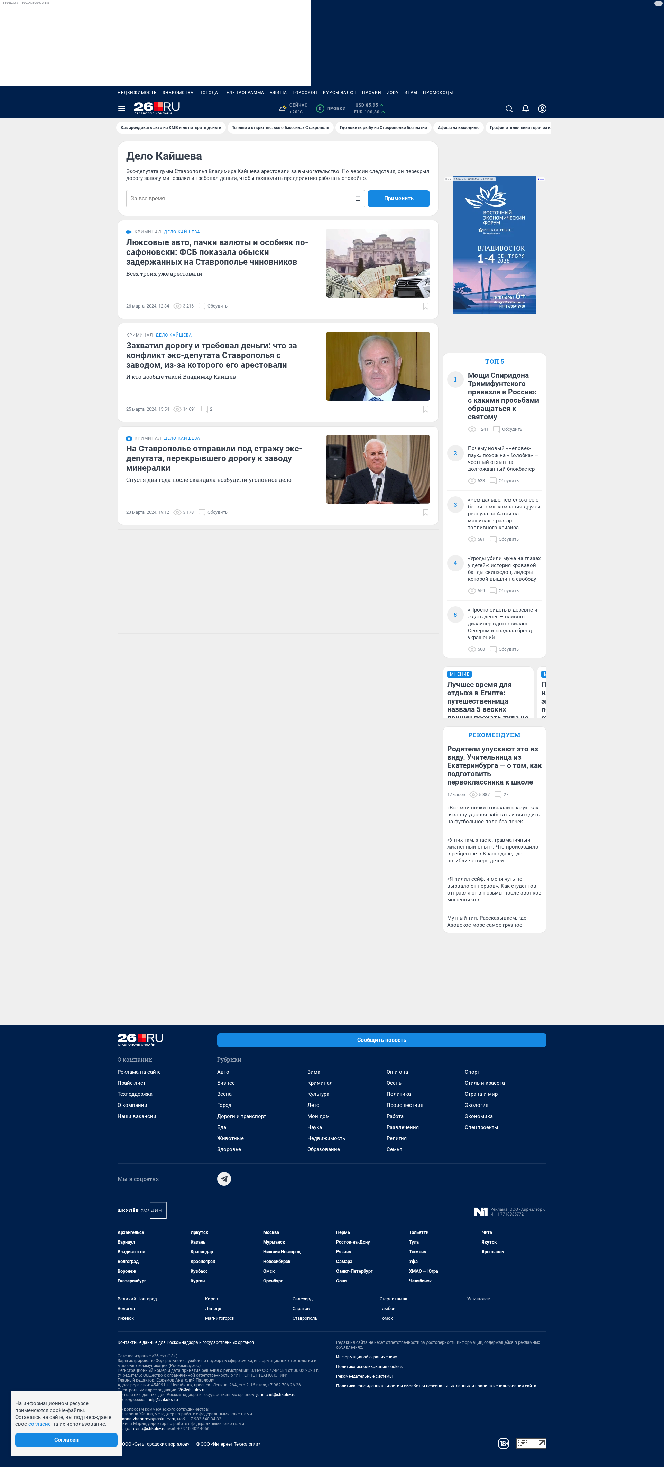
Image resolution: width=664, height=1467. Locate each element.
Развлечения (403, 1127)
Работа (395, 1116)
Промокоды (438, 92)
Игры (410, 92)
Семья (394, 1149)
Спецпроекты (481, 1127)
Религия (397, 1138)
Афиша (278, 92)
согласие (39, 1424)
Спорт (472, 1072)
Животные (230, 1138)
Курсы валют (340, 92)
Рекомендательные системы (364, 1376)
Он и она (397, 1072)
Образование (323, 1149)
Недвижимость (137, 92)
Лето (313, 1105)
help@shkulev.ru (163, 1399)
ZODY (393, 92)
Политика (399, 1094)
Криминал (320, 1083)
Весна (224, 1094)
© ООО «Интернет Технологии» (228, 1444)
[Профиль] (542, 108)
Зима (313, 1072)
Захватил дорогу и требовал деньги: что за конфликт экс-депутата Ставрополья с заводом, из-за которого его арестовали (211, 355)
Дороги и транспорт (241, 1116)
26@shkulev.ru (192, 1389)
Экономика (479, 1116)
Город (224, 1105)
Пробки (371, 92)
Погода (208, 92)
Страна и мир (481, 1094)
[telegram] (224, 1179)
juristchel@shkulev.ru (276, 1394)
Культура (318, 1094)
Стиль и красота (485, 1083)
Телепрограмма (244, 92)
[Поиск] (509, 108)
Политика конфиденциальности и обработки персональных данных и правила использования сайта (436, 1386)
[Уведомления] (525, 108)
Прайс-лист (132, 1083)
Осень (394, 1083)
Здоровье (229, 1149)
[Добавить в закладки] (426, 306)
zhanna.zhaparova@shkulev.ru (146, 1418)
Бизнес (226, 1083)
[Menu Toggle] (121, 108)
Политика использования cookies (369, 1366)
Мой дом (318, 1116)
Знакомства (178, 92)
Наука (314, 1127)
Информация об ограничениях (366, 1357)
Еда (221, 1127)
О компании (132, 1105)
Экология (476, 1105)
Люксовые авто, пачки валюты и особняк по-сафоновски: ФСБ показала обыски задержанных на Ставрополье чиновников (217, 252)
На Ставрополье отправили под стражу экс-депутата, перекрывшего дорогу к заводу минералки (214, 458)
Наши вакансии (137, 1116)
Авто (223, 1072)
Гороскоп (305, 92)
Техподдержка (135, 1094)
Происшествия (405, 1105)
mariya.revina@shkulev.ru (142, 1428)
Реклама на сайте (139, 1072)
